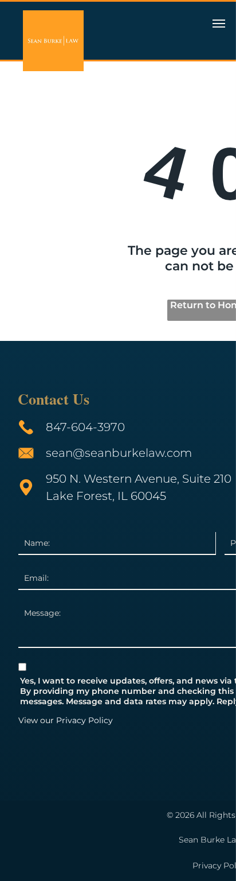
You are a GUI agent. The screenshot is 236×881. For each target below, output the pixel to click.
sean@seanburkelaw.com (119, 453)
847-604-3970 (85, 427)
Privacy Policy (84, 720)
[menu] (218, 23)
